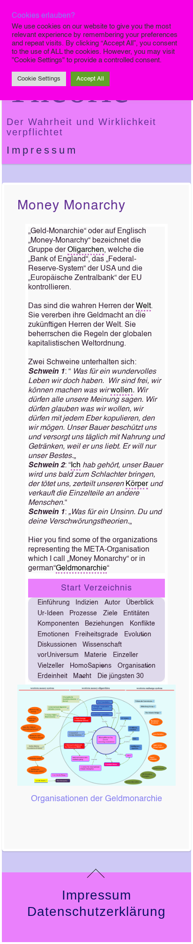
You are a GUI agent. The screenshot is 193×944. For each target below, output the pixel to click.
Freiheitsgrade (96, 634)
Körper (137, 484)
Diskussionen (57, 645)
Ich (76, 465)
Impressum (42, 150)
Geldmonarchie (81, 568)
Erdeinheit (52, 676)
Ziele (110, 613)
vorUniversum (58, 655)
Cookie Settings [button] (38, 79)
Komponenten (58, 623)
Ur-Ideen (50, 613)
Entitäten (136, 613)
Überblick (140, 602)
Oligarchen (85, 250)
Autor (112, 602)
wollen (122, 390)
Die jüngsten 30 (120, 676)
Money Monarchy (71, 205)
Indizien (86, 602)
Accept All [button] (90, 79)
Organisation (137, 666)
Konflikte (142, 623)
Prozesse (83, 613)
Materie (95, 655)
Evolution (137, 634)
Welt (143, 306)
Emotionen (53, 634)
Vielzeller (50, 666)
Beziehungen (104, 623)
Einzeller (125, 655)
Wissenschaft (102, 645)
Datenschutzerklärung (96, 911)
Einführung (53, 602)
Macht (82, 676)
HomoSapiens (90, 666)
